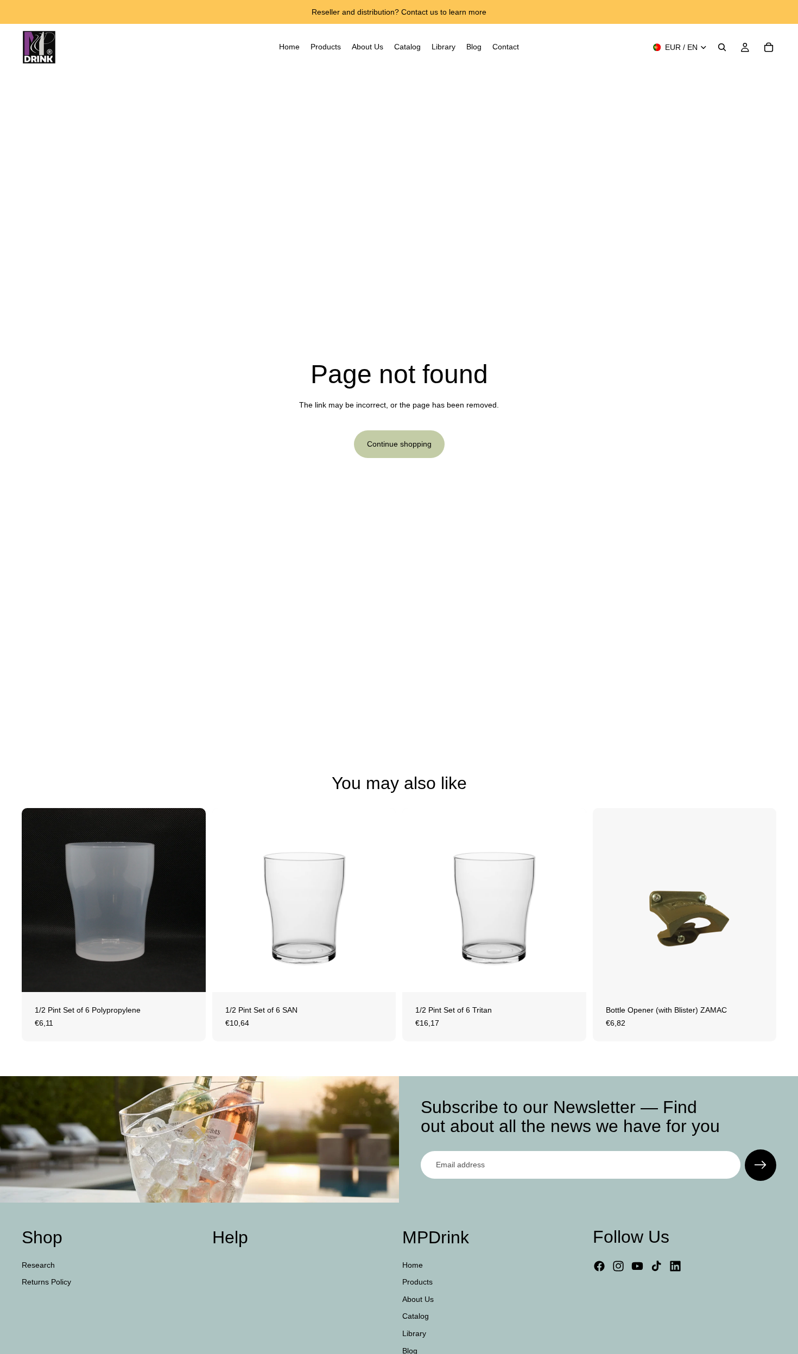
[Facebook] (599, 1266)
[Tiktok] (656, 1266)
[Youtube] (637, 1266)
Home (412, 1264)
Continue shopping (399, 444)
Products (417, 1281)
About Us (418, 1298)
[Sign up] (760, 1165)
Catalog (415, 1316)
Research (38, 1264)
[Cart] (769, 47)
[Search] (722, 47)
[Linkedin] (675, 1266)
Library (414, 1333)
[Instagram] (618, 1266)
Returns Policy (46, 1281)
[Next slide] (379, 900)
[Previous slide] (228, 900)
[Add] (189, 975)
